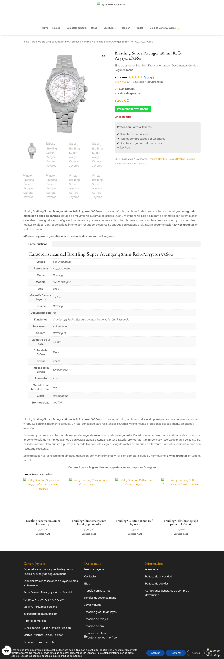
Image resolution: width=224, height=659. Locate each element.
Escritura (108, 28)
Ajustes (196, 653)
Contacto (90, 576)
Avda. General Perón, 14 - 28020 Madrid (47, 592)
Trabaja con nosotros (97, 590)
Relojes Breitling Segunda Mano (50, 41)
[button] (104, 56)
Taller (140, 28)
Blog (87, 583)
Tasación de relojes (96, 619)
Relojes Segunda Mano (134, 163)
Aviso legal (152, 569)
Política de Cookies (71, 656)
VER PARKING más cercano (40, 606)
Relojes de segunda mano (100, 597)
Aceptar (155, 653)
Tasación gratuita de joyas (100, 612)
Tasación (125, 28)
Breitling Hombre (81, 41)
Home (45, 28)
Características (37, 244)
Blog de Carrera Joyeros (163, 28)
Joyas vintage (92, 604)
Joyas (94, 28)
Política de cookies (157, 583)
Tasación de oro (94, 626)
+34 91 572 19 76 (33, 599)
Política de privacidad (158, 576)
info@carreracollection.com (40, 613)
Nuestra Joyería (94, 569)
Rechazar (176, 653)
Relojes (56, 28)
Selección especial (77, 28)
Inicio (26, 41)
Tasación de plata (95, 633)
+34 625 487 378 (55, 599)
